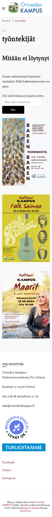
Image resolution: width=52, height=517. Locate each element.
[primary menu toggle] (3, 8)
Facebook (8, 462)
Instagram (9, 478)
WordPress (25, 510)
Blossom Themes (31, 507)
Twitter (6, 470)
